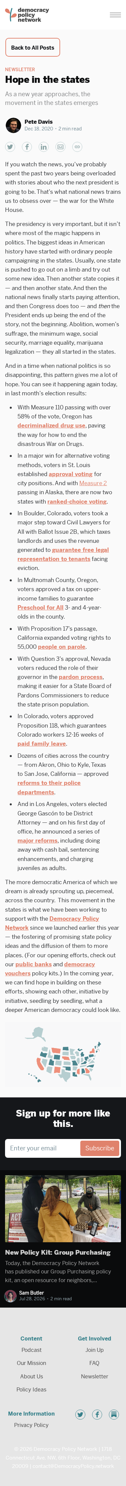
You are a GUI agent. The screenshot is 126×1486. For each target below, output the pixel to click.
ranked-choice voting (77, 501)
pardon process (80, 677)
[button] (115, 14)
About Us (31, 1376)
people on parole (61, 646)
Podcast (32, 1350)
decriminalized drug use (51, 425)
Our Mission (31, 1363)
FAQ (94, 1363)
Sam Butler (31, 1293)
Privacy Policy (31, 1425)
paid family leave (41, 743)
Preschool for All (40, 607)
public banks (33, 964)
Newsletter (20, 69)
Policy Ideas (31, 1389)
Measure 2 (93, 483)
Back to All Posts (32, 47)
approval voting (70, 474)
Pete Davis (38, 121)
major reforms (37, 840)
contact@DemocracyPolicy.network (73, 1466)
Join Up (94, 1350)
